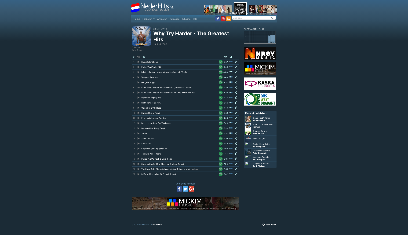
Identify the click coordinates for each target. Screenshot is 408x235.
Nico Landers (259, 120)
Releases (174, 19)
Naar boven (271, 224)
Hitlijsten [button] (147, 19)
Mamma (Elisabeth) (261, 150)
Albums (186, 19)
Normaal (256, 127)
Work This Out (259, 138)
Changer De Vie (260, 131)
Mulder (195, 169)
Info (195, 19)
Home (137, 18)
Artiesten (162, 19)
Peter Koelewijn (260, 153)
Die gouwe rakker (260, 163)
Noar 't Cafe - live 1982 (263, 124)
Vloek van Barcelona (262, 157)
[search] (272, 18)
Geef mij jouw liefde (261, 144)
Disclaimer (157, 224)
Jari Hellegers (259, 159)
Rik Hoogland (259, 146)
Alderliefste (258, 133)
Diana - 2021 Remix (261, 118)
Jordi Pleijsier (259, 166)
